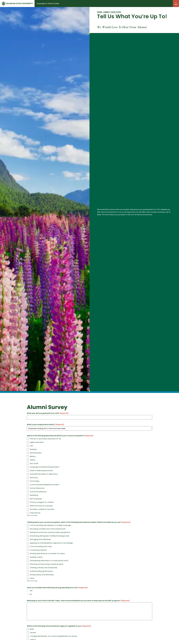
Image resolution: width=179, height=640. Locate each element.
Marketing (34, 495)
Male (32, 629)
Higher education (37, 442)
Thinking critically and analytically (43, 568)
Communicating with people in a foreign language (50, 525)
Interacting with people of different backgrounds (49, 536)
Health (32, 460)
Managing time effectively (40, 539)
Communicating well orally (41, 546)
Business (33, 449)
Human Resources (37, 488)
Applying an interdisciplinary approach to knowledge (51, 543)
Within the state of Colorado (41, 506)
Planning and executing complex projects (46, 564)
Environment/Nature (38, 492)
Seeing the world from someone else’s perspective (50, 532)
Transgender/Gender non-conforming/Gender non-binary (53, 636)
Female (33, 632)
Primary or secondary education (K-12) (45, 439)
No (31, 594)
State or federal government (41, 470)
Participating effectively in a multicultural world (49, 560)
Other (32, 578)
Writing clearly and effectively (42, 575)
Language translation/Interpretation (44, 467)
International (35, 513)
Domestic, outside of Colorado (42, 509)
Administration (36, 453)
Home (99, 12)
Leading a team (36, 557)
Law (31, 446)
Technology (34, 481)
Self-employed (36, 499)
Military (33, 456)
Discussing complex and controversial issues (47, 529)
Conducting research (38, 550)
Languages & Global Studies (47, 3)
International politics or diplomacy (44, 474)
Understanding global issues (41, 571)
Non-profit (34, 463)
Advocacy (34, 477)
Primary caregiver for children (42, 502)
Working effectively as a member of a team (47, 553)
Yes (31, 591)
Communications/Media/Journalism (44, 485)
